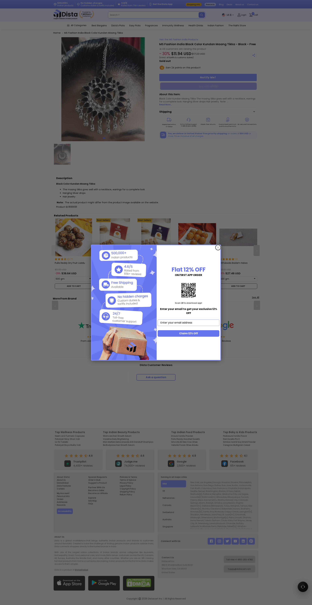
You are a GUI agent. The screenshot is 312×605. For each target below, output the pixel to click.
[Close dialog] (218, 247)
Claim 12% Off (188, 333)
